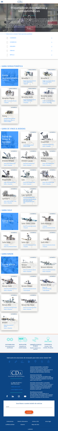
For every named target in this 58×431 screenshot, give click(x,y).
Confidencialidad (10, 424)
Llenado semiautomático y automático (39, 367)
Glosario (23, 424)
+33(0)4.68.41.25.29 (15, 386)
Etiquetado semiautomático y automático (40, 382)
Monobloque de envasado (36, 392)
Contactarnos (10, 421)
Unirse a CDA (35, 421)
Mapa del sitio (35, 424)
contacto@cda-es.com (16, 389)
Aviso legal (48, 421)
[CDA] (20, 2)
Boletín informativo (23, 421)
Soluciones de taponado (36, 375)
